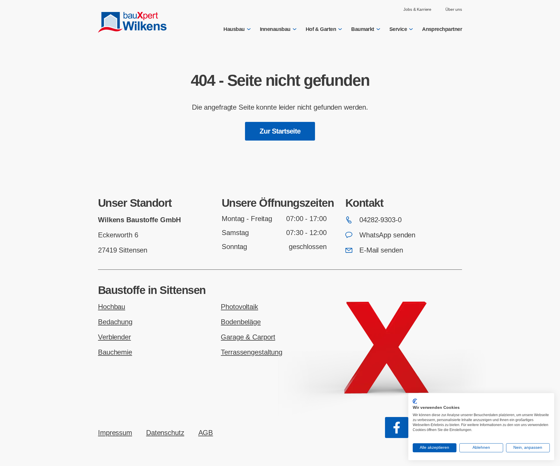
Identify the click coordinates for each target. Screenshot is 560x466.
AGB (205, 433)
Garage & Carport (248, 337)
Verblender (114, 337)
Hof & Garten (321, 29)
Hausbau (233, 29)
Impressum (115, 433)
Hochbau (111, 307)
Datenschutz (165, 433)
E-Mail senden (381, 250)
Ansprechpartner (442, 29)
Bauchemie (115, 352)
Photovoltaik (239, 307)
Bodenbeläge (241, 322)
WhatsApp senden (387, 235)
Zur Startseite (280, 131)
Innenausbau (275, 29)
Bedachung (115, 322)
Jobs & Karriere (417, 9)
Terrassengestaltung (251, 352)
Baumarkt (362, 29)
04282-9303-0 (380, 220)
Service (398, 29)
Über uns (453, 9)
